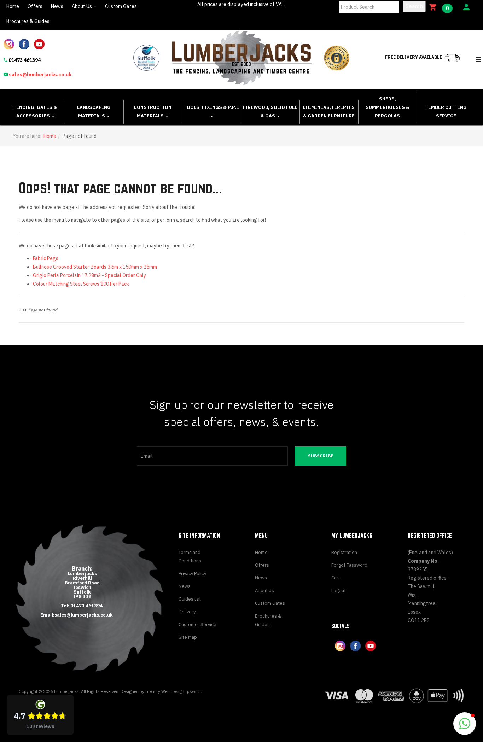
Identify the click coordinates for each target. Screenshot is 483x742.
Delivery (187, 612)
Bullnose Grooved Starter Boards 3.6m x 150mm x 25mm (95, 267)
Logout (338, 591)
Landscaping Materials (94, 111)
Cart (335, 578)
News (57, 6)
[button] (464, 723)
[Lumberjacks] (241, 58)
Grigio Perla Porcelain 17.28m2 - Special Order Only (89, 275)
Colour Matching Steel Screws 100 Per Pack (81, 284)
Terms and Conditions (190, 556)
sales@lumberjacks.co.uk (40, 74)
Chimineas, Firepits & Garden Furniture (329, 111)
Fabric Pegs (45, 258)
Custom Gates (121, 6)
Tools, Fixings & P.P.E (211, 107)
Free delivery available (414, 57)
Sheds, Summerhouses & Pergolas (387, 107)
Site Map (188, 637)
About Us (82, 6)
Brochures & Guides (28, 21)
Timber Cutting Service (446, 111)
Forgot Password (349, 565)
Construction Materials (152, 111)
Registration (344, 552)
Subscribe (320, 455)
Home (12, 6)
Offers (35, 6)
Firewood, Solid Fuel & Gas (270, 111)
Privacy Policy (192, 574)
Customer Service (197, 624)
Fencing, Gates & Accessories (35, 111)
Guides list (190, 599)
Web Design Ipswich (181, 691)
